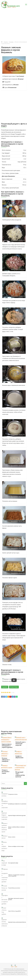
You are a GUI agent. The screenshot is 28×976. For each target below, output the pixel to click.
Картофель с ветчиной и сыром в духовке (16, 899)
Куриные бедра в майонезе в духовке (17, 815)
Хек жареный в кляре (13, 863)
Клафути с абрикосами (19, 756)
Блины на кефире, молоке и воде (15, 846)
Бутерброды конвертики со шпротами (17, 803)
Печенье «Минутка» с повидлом (6, 759)
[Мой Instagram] (16, 966)
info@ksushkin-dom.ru (22, 974)
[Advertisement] (14, 23)
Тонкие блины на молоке (14, 888)
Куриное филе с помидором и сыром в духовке (7, 745)
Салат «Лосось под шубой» (14, 911)
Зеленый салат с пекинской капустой (20, 743)
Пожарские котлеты (12, 794)
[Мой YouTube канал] (12, 966)
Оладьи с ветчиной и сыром (5, 771)
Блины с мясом (11, 837)
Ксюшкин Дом (10, 969)
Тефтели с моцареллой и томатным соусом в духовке (16, 875)
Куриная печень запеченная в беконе (17, 922)
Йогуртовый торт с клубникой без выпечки (20, 774)
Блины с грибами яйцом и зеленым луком (16, 827)
